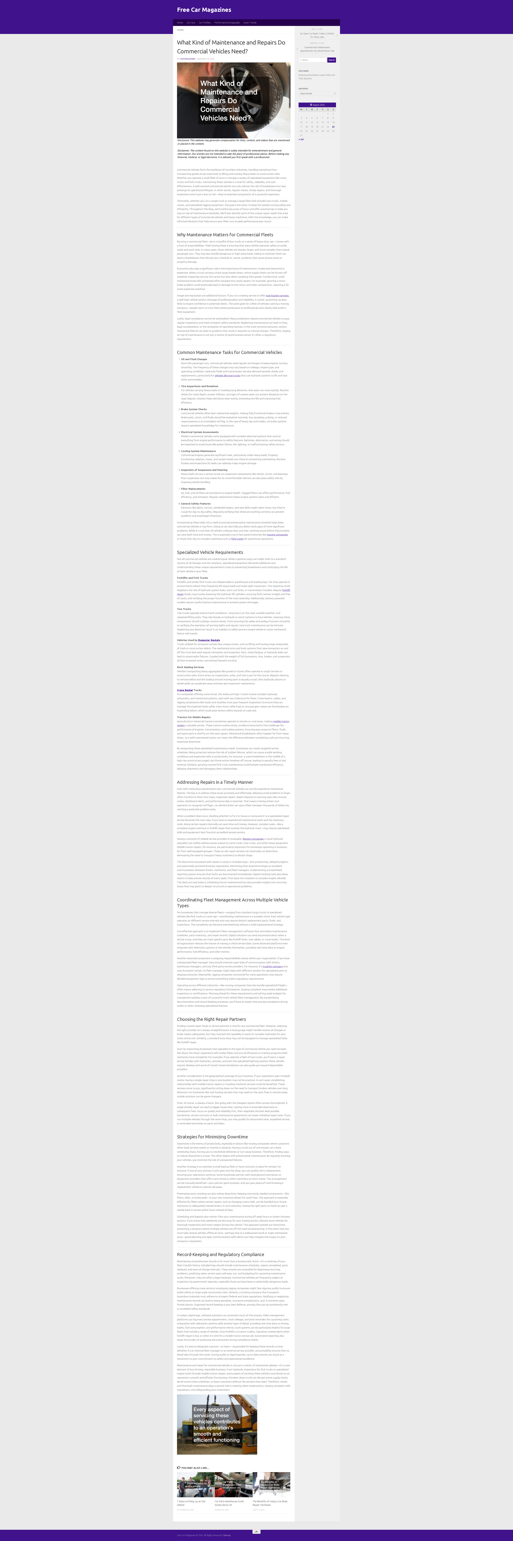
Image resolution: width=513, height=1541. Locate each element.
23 (333, 127)
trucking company (273, 966)
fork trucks (237, 538)
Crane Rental (185, 690)
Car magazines (187, 59)
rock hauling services (277, 295)
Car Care (191, 22)
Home (180, 22)
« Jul (301, 139)
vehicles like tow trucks (227, 375)
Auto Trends (250, 22)
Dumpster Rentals (209, 640)
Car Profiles (205, 22)
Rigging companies (253, 838)
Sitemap (227, 1535)
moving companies (277, 534)
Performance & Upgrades (227, 22)
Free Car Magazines (204, 9)
